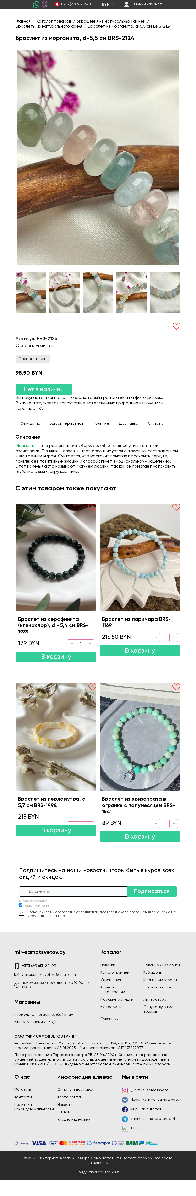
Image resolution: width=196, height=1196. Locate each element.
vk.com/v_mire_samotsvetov (155, 1100)
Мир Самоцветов (145, 1109)
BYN (106, 4)
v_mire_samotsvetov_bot (152, 1119)
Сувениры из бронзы (161, 965)
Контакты (23, 1097)
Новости (65, 1105)
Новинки (107, 965)
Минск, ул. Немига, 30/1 (35, 1022)
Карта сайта (69, 1097)
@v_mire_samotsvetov (150, 1090)
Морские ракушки (116, 1000)
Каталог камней (114, 973)
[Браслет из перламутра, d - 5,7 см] (56, 737)
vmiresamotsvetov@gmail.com (49, 975)
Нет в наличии (44, 389)
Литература (154, 1000)
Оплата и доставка (75, 1090)
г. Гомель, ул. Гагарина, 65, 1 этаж (43, 1015)
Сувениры (109, 1019)
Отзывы (64, 1112)
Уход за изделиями (74, 1120)
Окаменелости (157, 987)
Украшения (110, 980)
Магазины (23, 1090)
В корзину (56, 657)
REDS (115, 1172)
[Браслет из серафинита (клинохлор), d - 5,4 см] (56, 557)
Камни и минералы (160, 980)
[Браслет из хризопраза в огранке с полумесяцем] (140, 737)
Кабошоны (152, 973)
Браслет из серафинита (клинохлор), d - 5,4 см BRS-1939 (53, 626)
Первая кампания (36, 905)
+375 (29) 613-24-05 (77, 4)
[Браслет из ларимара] (140, 557)
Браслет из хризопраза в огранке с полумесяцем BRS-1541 (138, 805)
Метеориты (111, 1007)
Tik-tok (136, 1128)
